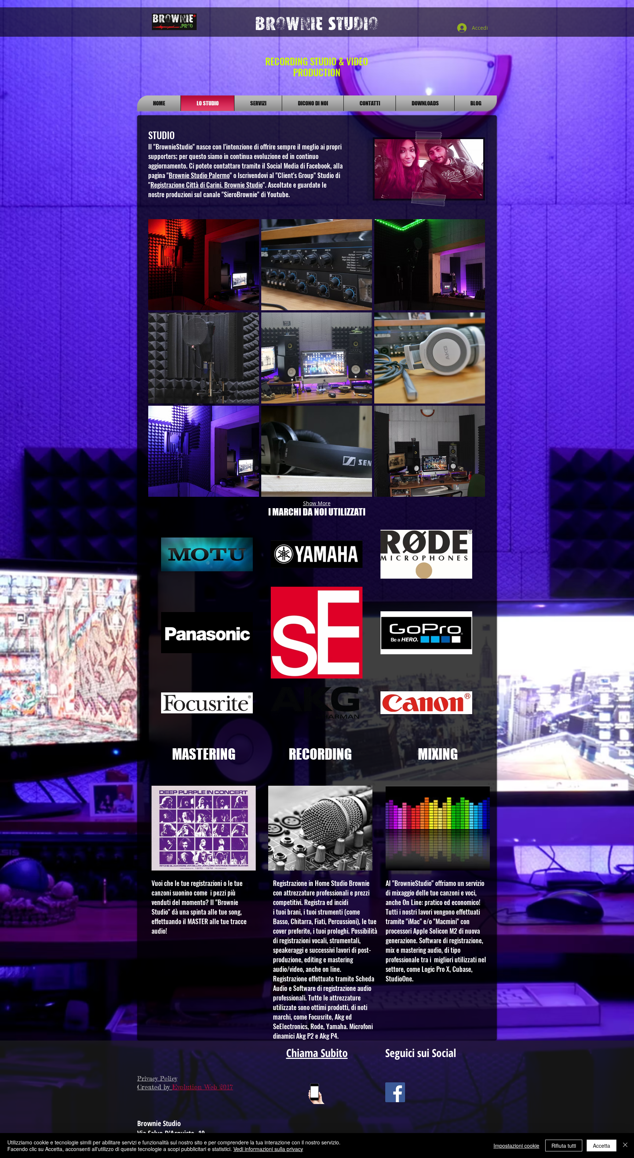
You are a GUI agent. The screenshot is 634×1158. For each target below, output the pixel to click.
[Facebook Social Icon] (395, 1092)
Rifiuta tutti (563, 1145)
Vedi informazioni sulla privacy (268, 1148)
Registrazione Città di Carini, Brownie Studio (206, 184)
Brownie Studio (316, 23)
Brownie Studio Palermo (199, 175)
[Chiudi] (625, 1145)
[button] (203, 264)
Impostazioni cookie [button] (516, 1145)
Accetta (601, 1145)
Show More (317, 503)
